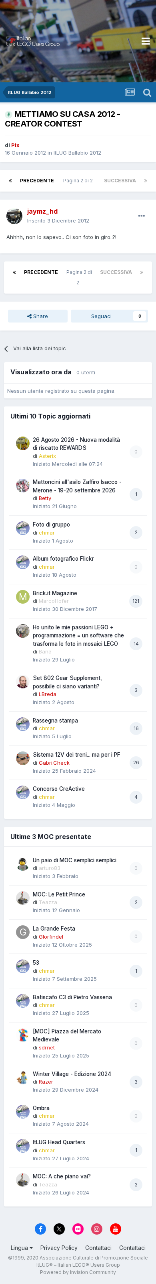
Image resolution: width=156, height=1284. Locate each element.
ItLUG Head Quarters (59, 1142)
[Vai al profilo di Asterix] (23, 443)
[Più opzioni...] (142, 216)
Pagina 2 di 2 (79, 181)
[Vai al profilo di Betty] (23, 485)
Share (40, 316)
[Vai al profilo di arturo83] (23, 864)
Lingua (20, 1247)
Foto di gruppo (51, 524)
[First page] (10, 181)
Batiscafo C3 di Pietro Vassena (72, 997)
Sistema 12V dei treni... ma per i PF (76, 754)
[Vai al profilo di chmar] (23, 528)
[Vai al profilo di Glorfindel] (23, 932)
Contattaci (98, 1247)
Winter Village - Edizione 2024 (72, 1074)
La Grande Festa (54, 928)
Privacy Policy (59, 1247)
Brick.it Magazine (55, 593)
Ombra (41, 1108)
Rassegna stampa (55, 720)
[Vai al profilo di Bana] (23, 631)
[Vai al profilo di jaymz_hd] (14, 216)
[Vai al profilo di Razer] (23, 1077)
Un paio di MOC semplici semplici (74, 860)
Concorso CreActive (59, 789)
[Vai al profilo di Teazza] (23, 898)
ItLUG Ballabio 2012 (77, 152)
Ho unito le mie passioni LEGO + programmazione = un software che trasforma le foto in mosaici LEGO (78, 635)
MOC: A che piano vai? (62, 1176)
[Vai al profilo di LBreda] (23, 681)
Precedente (37, 181)
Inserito (58, 220)
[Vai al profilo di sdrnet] (23, 1035)
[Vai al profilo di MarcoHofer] (23, 597)
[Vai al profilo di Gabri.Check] (23, 758)
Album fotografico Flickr (63, 558)
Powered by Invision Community (78, 1272)
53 (36, 962)
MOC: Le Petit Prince (59, 894)
